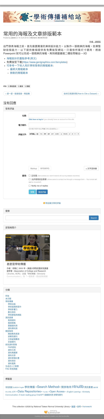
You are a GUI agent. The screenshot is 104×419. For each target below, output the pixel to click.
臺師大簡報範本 (19, 69)
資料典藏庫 (12, 352)
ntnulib (78, 386)
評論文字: (22, 134)
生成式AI (16, 387)
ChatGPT (40, 394)
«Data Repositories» (29, 391)
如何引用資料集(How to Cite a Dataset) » (81, 93)
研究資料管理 (11, 344)
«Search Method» (48, 386)
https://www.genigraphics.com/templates (45, 62)
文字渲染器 (92, 168)
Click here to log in (36, 119)
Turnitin (45, 392)
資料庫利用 (12, 328)
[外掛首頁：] (37, 134)
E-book (22, 394)
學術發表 (13, 86)
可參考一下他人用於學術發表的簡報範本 (30, 65)
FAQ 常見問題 (11, 368)
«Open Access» (57, 391)
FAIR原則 (12, 347)
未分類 (8, 298)
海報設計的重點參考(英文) (22, 58)
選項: (24, 175)
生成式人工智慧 (12, 366)
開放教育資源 (42, 37)
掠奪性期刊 (12, 336)
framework (87, 406)
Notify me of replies (39, 185)
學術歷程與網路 (14, 314)
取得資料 (12, 320)
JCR (14, 391)
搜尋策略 (12, 322)
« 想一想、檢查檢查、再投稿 (17, 93)
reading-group (30, 394)
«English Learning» (73, 391)
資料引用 (12, 349)
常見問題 (8, 387)
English (21, 387)
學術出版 (12, 304)
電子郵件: (22, 125)
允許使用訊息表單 (39, 179)
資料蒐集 (12, 363)
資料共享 (12, 355)
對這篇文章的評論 (53, 203)
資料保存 (12, 360)
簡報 (28, 86)
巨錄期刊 (12, 341)
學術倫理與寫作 (14, 306)
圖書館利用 (12, 325)
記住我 (34, 175)
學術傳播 (9, 301)
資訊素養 (9, 317)
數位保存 (12, 312)
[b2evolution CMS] (52, 411)
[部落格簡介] (27, 257)
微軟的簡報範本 (19, 72)
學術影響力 (12, 309)
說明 (79, 406)
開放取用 (33, 37)
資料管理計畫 (13, 358)
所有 (7, 295)
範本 (21, 86)
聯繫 (73, 406)
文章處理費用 (13, 339)
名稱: (24, 115)
